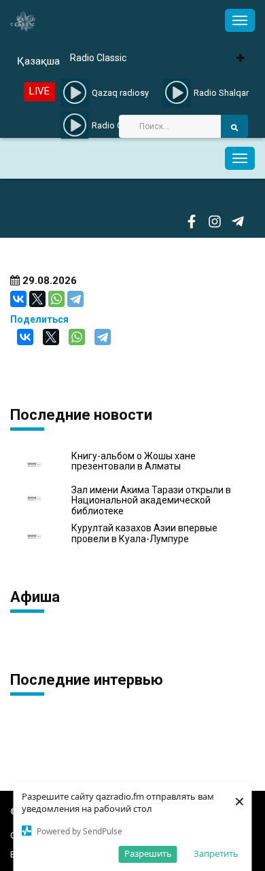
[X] (37, 299)
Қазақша (38, 61)
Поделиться (39, 319)
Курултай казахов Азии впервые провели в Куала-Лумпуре (144, 533)
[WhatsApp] (56, 299)
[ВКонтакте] (18, 299)
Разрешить (148, 853)
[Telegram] (75, 299)
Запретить (216, 853)
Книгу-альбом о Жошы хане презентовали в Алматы (133, 461)
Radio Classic (98, 57)
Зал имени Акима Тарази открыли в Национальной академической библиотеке (151, 500)
